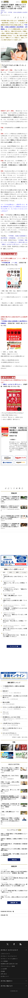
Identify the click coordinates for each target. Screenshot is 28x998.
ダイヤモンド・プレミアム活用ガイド (9, 958)
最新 (4, 572)
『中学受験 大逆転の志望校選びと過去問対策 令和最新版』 (14, 27)
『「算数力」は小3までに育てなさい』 (11, 384)
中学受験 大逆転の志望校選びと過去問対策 (14, 13)
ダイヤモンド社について (7, 986)
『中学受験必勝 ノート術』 (9, 262)
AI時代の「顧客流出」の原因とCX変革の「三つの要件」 (14, 839)
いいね (24, 572)
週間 (17, 572)
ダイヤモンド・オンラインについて (9, 950)
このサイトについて (5, 953)
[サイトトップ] (6, 2)
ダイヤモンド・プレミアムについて (9, 956)
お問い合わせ (4, 973)
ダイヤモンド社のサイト (7, 981)
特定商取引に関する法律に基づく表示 (9, 963)
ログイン (18, 1)
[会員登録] (24, 2)
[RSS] (20, 944)
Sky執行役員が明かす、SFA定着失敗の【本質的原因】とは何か (14, 844)
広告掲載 (3, 971)
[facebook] (14, 944)
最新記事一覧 (14, 902)
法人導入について (5, 976)
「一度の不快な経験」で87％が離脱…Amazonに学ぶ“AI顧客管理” (14, 854)
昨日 (11, 572)
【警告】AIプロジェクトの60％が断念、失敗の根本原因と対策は (14, 849)
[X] (7, 944)
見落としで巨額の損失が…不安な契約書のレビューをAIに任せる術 (14, 834)
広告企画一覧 (4, 915)
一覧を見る (14, 859)
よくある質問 (4, 968)
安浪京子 (3, 10)
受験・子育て (4, 12)
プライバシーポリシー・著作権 (8, 966)
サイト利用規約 (4, 961)
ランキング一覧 (14, 646)
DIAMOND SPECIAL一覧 (7, 911)
